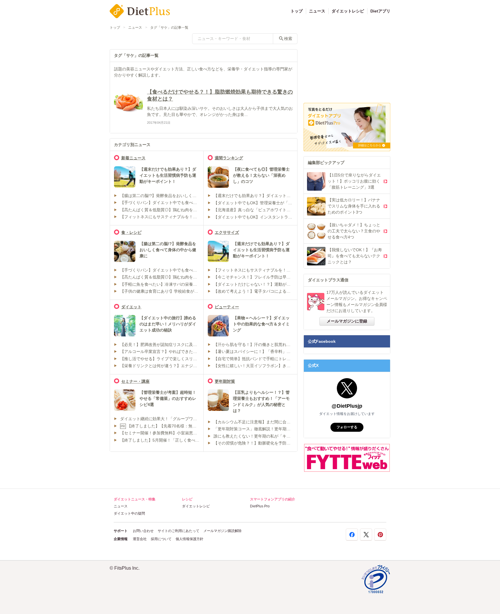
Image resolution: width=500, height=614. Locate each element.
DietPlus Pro (260, 506)
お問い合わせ (143, 531)
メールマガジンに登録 (347, 321)
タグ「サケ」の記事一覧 (169, 27)
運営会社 (140, 539)
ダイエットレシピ (348, 11)
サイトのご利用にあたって (178, 531)
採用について (161, 539)
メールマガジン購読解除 (222, 531)
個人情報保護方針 (189, 539)
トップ (297, 11)
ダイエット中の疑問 (129, 513)
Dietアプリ (380, 11)
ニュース (317, 11)
